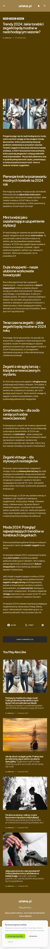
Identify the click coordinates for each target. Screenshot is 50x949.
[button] (3, 6)
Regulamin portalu (14, 913)
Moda (6, 18)
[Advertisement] (25, 69)
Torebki (13, 18)
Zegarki (20, 18)
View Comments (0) (25, 639)
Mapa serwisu (25, 916)
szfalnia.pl (25, 6)
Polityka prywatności (34, 913)
